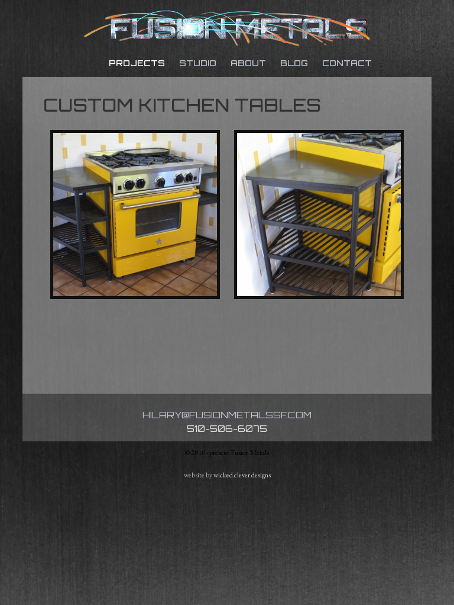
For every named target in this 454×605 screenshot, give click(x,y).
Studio (197, 63)
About (248, 63)
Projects (137, 63)
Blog (294, 63)
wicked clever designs (242, 475)
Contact (347, 63)
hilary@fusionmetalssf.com (227, 415)
